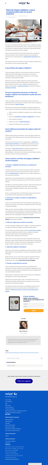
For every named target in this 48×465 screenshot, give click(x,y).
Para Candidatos (8, 401)
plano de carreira (16, 148)
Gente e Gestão (12, 17)
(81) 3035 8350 (13, 452)
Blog (6, 403)
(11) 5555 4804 (14, 450)
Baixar (34, 310)
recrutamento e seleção (34, 230)
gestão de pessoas (25, 121)
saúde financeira (14, 173)
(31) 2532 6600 (15, 453)
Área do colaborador (9, 407)
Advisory (7, 435)
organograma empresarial (31, 56)
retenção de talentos (10, 87)
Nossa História (8, 399)
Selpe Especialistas (9, 419)
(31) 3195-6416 (19, 455)
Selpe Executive (8, 421)
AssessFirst (7, 443)
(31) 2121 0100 (20, 448)
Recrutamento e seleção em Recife (12, 430)
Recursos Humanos (34, 352)
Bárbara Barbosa (23, 15)
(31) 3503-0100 (21, 446)
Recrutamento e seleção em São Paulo (13, 428)
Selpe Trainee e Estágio (10, 426)
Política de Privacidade (9, 409)
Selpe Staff (7, 423)
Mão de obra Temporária (10, 425)
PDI (37, 274)
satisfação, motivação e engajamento (24, 116)
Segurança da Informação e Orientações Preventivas (15, 410)
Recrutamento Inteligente (10, 441)
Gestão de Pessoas (24, 352)
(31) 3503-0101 (13, 457)
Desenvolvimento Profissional (12, 352)
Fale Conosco (8, 405)
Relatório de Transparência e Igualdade (13, 412)
